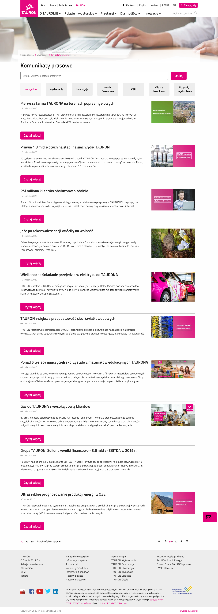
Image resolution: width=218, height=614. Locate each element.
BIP (174, 5)
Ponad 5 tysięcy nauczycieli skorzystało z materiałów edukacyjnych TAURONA (84, 362)
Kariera (154, 5)
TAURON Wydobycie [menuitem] (122, 572)
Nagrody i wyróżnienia (185, 89)
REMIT (165, 5)
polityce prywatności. (83, 603)
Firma (52, 5)
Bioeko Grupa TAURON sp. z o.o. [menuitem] (174, 564)
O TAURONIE (49, 13)
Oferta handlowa (159, 89)
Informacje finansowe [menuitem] (77, 572)
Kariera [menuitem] (24, 576)
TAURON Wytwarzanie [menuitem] (123, 560)
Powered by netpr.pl (188, 610)
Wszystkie (31, 89)
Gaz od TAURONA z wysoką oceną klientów (55, 406)
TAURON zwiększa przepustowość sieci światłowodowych (67, 318)
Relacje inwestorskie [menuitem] (31, 564)
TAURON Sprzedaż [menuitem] (121, 576)
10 (22, 541)
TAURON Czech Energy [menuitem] (169, 560)
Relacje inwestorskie (79, 13)
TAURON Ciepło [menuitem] (119, 579)
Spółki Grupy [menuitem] (118, 556)
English (143, 5)
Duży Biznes (65, 5)
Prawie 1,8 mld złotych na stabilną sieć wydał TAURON (65, 147)
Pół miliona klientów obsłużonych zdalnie (54, 191)
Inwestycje (82, 89)
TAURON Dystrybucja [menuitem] (123, 564)
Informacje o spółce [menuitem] (76, 560)
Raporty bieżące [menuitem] (74, 576)
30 (32, 541)
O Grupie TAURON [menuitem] (30, 560)
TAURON (80, 5)
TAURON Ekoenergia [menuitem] (122, 568)
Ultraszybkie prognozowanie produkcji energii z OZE (62, 494)
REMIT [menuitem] (23, 572)
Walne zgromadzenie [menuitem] (77, 568)
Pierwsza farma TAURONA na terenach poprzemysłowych (67, 103)
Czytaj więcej (32, 135)
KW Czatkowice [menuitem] (165, 568)
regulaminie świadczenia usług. (112, 603)
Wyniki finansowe (108, 89)
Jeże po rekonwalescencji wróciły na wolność (56, 231)
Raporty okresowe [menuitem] (76, 579)
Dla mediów (129, 13)
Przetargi (108, 13)
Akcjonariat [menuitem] (72, 564)
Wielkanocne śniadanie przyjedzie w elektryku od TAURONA (69, 274)
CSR (133, 89)
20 (27, 541)
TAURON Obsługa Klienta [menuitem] (170, 556)
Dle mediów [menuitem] (26, 568)
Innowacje (151, 13)
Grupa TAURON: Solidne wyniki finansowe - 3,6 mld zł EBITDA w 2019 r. (78, 450)
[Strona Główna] (29, 8)
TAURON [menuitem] (25, 556)
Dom (43, 5)
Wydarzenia (56, 89)
